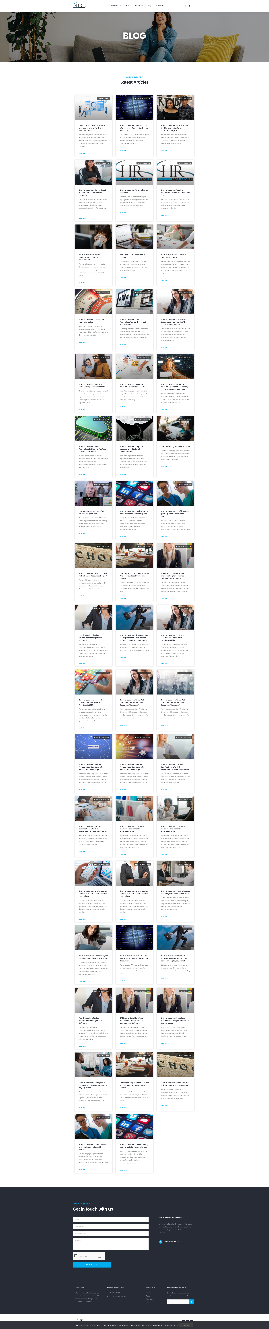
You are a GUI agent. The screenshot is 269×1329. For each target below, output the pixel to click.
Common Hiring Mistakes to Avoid (175, 446)
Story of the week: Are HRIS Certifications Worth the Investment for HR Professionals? (175, 767)
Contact (159, 6)
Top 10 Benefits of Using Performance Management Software (90, 637)
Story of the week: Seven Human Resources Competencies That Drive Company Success (174, 322)
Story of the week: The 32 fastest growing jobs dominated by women (175, 513)
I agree (186, 1325)
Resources (139, 6)
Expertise (115, 6)
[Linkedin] (189, 5)
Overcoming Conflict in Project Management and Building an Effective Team (92, 128)
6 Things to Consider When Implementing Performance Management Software (172, 576)
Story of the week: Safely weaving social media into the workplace (134, 512)
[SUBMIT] (191, 1301)
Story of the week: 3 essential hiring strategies (91, 320)
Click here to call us (171, 1242)
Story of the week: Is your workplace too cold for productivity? (89, 257)
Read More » (83, 153)
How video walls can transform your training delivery (92, 512)
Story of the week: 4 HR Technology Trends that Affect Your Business (133, 322)
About (127, 6)
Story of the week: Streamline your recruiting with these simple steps (175, 892)
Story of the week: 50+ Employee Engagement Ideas (175, 256)
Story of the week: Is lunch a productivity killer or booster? (132, 385)
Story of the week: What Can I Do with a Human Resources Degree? (93, 574)
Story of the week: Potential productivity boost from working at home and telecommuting (174, 387)
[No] (266, 1325)
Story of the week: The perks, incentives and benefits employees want (132, 829)
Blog (149, 6)
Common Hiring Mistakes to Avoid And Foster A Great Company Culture (134, 576)
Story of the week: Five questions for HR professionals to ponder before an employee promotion (134, 637)
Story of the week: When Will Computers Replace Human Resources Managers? (132, 702)
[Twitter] (193, 5)
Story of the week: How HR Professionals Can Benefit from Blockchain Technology (92, 767)
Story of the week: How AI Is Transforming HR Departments (92, 385)
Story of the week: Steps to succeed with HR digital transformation (131, 449)
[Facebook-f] (185, 5)
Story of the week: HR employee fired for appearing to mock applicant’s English (174, 128)
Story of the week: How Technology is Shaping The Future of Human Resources (93, 449)
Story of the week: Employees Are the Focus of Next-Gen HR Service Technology (93, 893)
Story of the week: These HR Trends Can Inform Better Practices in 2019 (172, 637)
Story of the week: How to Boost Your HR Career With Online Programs (92, 192)
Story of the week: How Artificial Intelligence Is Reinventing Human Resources (134, 128)
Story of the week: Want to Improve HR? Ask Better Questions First (175, 192)
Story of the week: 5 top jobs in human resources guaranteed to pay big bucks (175, 1020)
